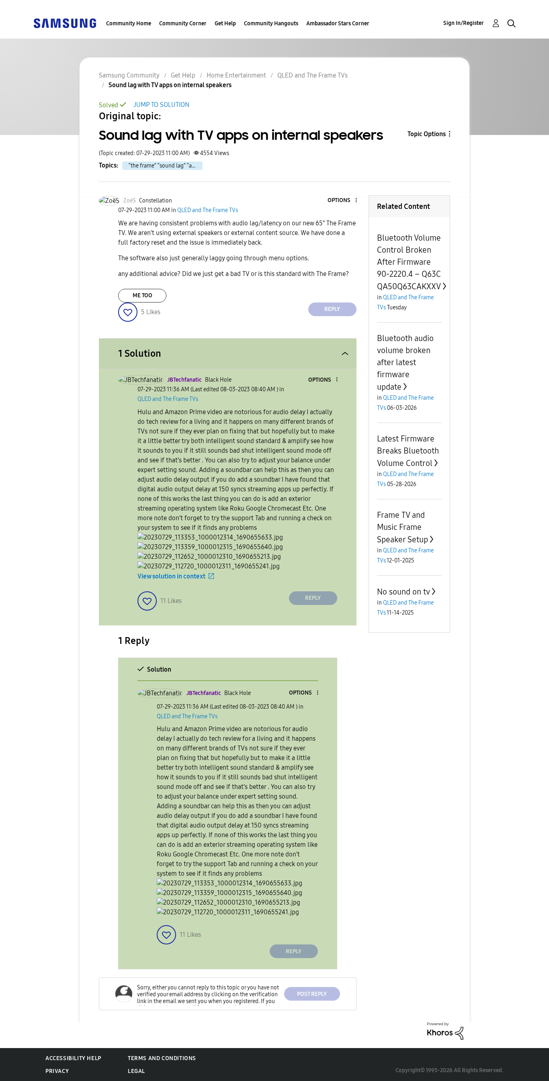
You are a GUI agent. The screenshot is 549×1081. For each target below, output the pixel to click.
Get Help (225, 23)
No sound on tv (403, 592)
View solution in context (171, 576)
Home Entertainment (236, 75)
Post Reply (312, 994)
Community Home (128, 23)
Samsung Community (129, 75)
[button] (342, 200)
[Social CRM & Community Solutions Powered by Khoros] (445, 1030)
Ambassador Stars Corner (337, 23)
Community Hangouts (271, 23)
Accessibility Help (73, 1058)
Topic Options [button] (427, 134)
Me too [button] (142, 295)
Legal (136, 1071)
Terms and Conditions (162, 1058)
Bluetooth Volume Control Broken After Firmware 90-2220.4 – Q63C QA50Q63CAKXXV (409, 262)
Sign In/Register (463, 23)
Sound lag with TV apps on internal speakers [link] (170, 85)
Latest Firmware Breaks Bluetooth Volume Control (408, 451)
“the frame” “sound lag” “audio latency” (166, 165)
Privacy (57, 1071)
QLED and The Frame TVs (312, 75)
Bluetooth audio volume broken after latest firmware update (405, 362)
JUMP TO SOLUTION (161, 104)
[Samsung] (64, 23)
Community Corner (183, 23)
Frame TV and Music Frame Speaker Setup (402, 527)
